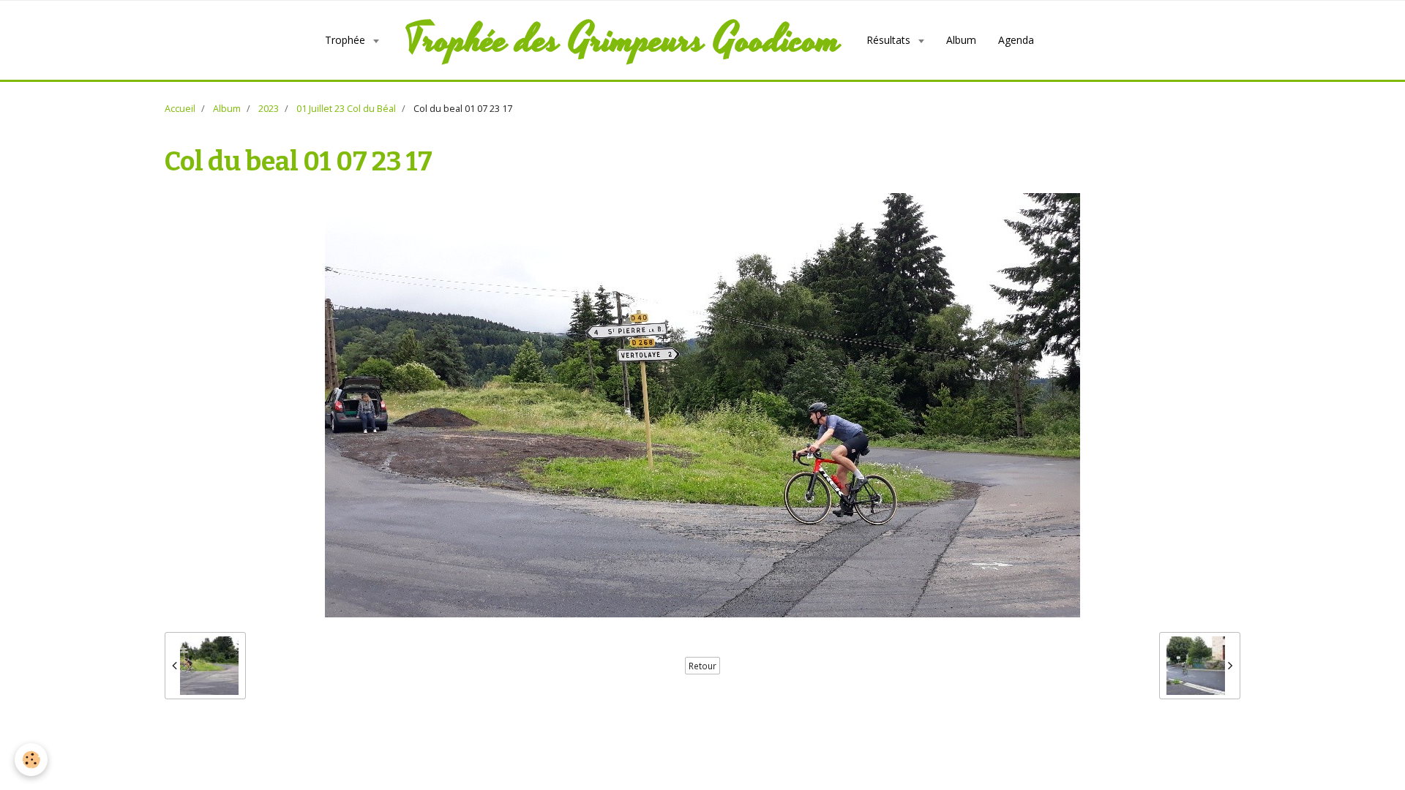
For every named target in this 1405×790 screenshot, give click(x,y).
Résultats (889, 40)
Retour (702, 666)
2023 (268, 108)
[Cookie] (31, 759)
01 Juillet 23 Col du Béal (346, 108)
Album (961, 40)
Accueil (180, 108)
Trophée (346, 40)
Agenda (1016, 40)
